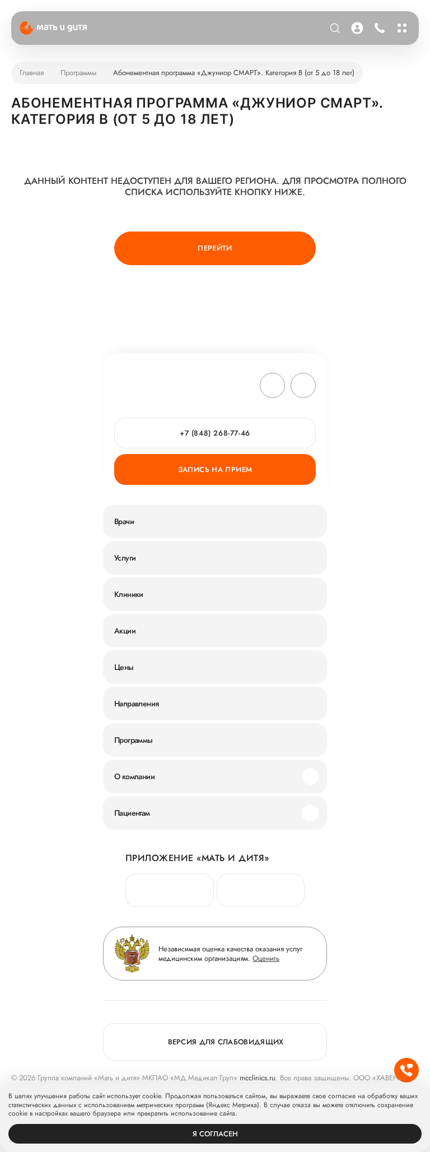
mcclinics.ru (257, 1077)
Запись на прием (215, 469)
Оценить (266, 958)
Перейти (215, 248)
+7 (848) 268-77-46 (377, 28)
